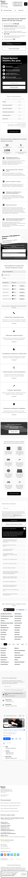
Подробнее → (22, 285)
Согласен (24, 874)
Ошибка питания (6, 295)
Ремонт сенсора (5, 118)
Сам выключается (6, 289)
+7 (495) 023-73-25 (17, 2)
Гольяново (3, 652)
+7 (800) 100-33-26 (17, 4)
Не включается (5, 285)
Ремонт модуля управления (7, 105)
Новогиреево (18, 657)
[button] (2, 610)
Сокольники (17, 664)
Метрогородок (4, 657)
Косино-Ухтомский (19, 655)
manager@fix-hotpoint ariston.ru (8, 833)
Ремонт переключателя (6, 115)
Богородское (4, 648)
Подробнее (14, 323)
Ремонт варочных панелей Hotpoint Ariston (11, 803)
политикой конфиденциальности (19, 257)
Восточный (3, 650)
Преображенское (5, 662)
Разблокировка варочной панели (8, 111)
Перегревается (5, 292)
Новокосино (3, 659)
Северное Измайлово (19, 662)
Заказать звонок (14, 431)
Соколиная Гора (4, 664)
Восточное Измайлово (20, 650)
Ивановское (17, 652)
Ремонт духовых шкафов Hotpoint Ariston (10, 805)
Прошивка (4, 101)
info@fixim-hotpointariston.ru (7, 830)
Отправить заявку (14, 87)
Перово (16, 659)
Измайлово (3, 655)
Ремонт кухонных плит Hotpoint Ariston (10, 811)
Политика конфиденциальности (14, 865)
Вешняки (17, 648)
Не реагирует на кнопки (7, 298)
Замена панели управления (7, 108)
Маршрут (8, 738)
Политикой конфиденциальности (16, 690)
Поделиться (2, 855)
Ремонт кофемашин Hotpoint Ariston (9, 808)
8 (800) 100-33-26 (5, 826)
